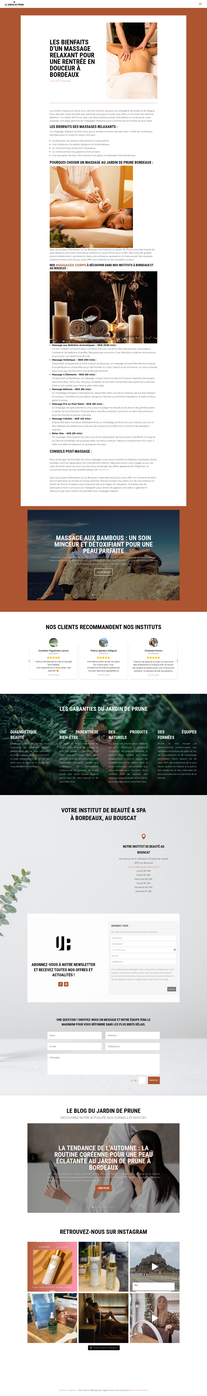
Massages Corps (70, 265)
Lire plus (103, 572)
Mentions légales (67, 1390)
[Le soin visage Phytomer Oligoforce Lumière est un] (52, 1318)
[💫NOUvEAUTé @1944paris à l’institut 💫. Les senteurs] (103, 1267)
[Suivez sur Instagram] (66, 984)
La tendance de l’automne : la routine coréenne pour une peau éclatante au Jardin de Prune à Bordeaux (103, 1157)
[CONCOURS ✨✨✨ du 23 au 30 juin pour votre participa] (52, 1267)
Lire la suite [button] (53, 675)
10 (114, 594)
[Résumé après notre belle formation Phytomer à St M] (155, 1267)
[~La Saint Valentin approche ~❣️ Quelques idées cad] (103, 1318)
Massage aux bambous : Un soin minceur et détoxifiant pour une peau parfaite (103, 544)
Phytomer (103, 469)
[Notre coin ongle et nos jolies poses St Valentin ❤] (155, 1318)
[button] (177, 661)
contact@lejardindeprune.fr (143, 867)
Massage (66, 81)
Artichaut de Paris (139, 1390)
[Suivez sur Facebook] (60, 984)
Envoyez (154, 1080)
